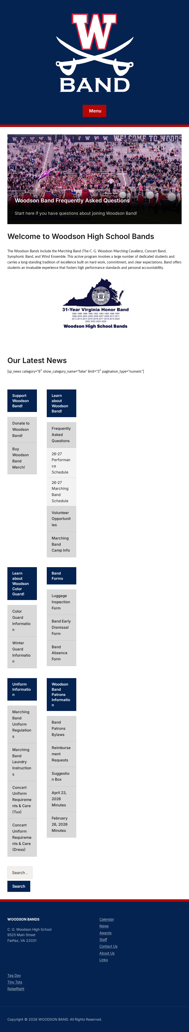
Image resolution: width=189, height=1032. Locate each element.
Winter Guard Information (21, 652)
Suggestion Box (60, 776)
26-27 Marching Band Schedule (60, 491)
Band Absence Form (59, 653)
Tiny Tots (14, 982)
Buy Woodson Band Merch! (20, 458)
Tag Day (14, 975)
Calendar (106, 919)
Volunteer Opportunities (61, 518)
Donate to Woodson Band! (21, 429)
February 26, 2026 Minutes (60, 824)
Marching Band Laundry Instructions (21, 761)
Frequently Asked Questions (61, 434)
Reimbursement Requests (61, 753)
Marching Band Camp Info (61, 544)
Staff (103, 939)
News (104, 926)
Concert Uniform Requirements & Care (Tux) (22, 799)
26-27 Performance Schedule (61, 463)
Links (103, 960)
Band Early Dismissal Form (61, 627)
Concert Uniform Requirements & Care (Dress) (22, 837)
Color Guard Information (21, 620)
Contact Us (108, 946)
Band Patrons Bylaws (58, 728)
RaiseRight (15, 989)
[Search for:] (22, 872)
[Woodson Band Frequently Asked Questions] (94, 178)
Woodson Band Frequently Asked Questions (72, 200)
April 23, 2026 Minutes (59, 798)
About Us (106, 953)
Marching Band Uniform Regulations (21, 724)
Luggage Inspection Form (61, 601)
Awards (105, 933)
